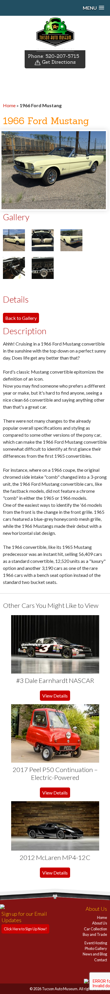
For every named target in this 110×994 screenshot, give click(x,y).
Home (9, 105)
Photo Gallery (96, 948)
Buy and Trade (95, 934)
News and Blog (95, 954)
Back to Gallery (21, 318)
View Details (55, 695)
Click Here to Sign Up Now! (25, 929)
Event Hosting (95, 943)
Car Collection (95, 929)
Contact (100, 959)
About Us (99, 923)
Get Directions (58, 62)
